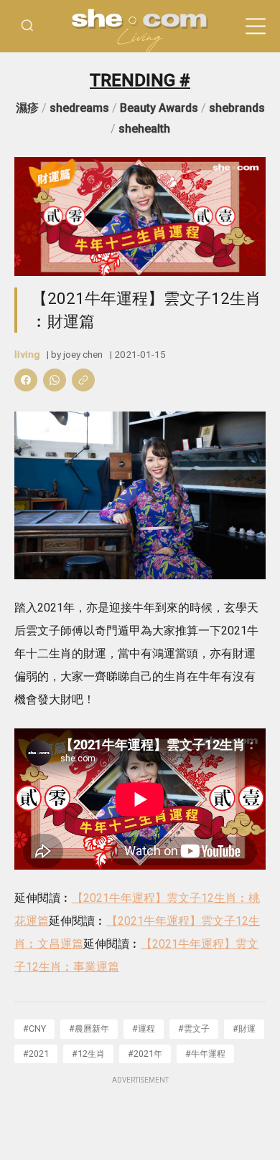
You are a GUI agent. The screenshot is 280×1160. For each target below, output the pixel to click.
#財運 (244, 1028)
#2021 (36, 1053)
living (26, 354)
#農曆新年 (89, 1028)
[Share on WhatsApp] (54, 380)
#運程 (143, 1028)
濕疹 (27, 108)
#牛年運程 (205, 1053)
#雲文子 (194, 1028)
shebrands (237, 108)
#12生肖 (88, 1053)
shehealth (144, 129)
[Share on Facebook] (25, 380)
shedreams (79, 108)
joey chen (83, 354)
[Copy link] (83, 380)
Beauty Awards (159, 108)
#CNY (34, 1028)
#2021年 (145, 1053)
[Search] (27, 26)
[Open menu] (256, 26)
